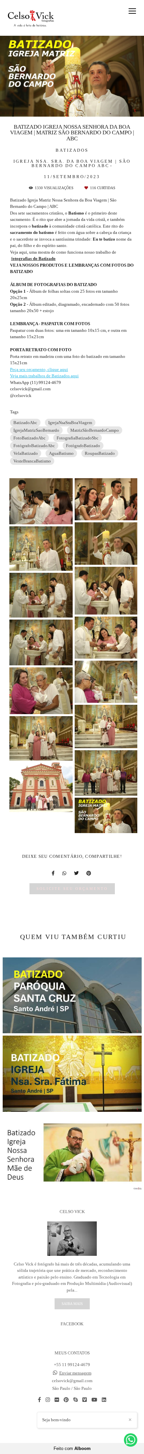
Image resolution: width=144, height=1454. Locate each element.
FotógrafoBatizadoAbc (34, 445)
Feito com (72, 1448)
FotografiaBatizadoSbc (77, 437)
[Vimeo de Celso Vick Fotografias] (84, 1399)
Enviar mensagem (75, 1373)
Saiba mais (72, 1304)
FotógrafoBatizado (83, 445)
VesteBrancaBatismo (32, 461)
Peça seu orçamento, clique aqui (39, 369)
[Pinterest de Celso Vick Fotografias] (66, 1399)
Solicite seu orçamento (72, 889)
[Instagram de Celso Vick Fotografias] (48, 1399)
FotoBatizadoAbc (29, 437)
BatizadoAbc (25, 422)
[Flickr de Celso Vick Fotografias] (57, 1399)
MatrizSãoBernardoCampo (94, 430)
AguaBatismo (61, 453)
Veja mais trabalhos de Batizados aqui (44, 376)
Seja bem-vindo (56, 1419)
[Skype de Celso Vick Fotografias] (75, 1399)
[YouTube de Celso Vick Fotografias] (94, 1399)
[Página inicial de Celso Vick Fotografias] (31, 18)
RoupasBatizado (100, 453)
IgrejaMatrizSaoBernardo (36, 430)
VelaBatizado (25, 453)
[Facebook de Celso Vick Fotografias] (39, 1399)
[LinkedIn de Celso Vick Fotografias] (104, 1399)
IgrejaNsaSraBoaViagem (70, 422)
